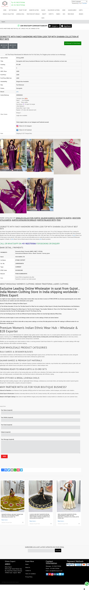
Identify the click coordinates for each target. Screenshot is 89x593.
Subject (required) (5, 432)
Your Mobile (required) (7, 417)
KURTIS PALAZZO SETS (46, 220)
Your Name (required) (6, 410)
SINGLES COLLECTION (25, 218)
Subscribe (58, 550)
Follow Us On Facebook (25, 130)
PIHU (59, 220)
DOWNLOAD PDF (13, 46)
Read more (4, 520)
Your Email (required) (6, 425)
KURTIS (37, 218)
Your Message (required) (7, 439)
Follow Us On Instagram (25, 126)
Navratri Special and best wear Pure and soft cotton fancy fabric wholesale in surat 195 (12, 516)
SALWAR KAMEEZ (48, 218)
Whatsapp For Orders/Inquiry (73, 43)
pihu (17, 91)
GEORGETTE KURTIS (64, 218)
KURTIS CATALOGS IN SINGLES (24, 220)
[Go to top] (84, 589)
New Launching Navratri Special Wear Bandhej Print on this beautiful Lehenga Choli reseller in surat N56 (68, 516)
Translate (84, 3)
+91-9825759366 (29, 244)
